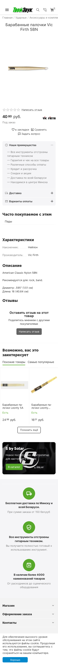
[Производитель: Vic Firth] (49, 117)
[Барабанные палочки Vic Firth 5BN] (29, 68)
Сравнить (40, 129)
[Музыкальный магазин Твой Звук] (23, 9)
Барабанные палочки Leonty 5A (12, 406)
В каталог (14, 467)
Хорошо (15, 659)
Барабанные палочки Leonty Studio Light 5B (41, 406)
